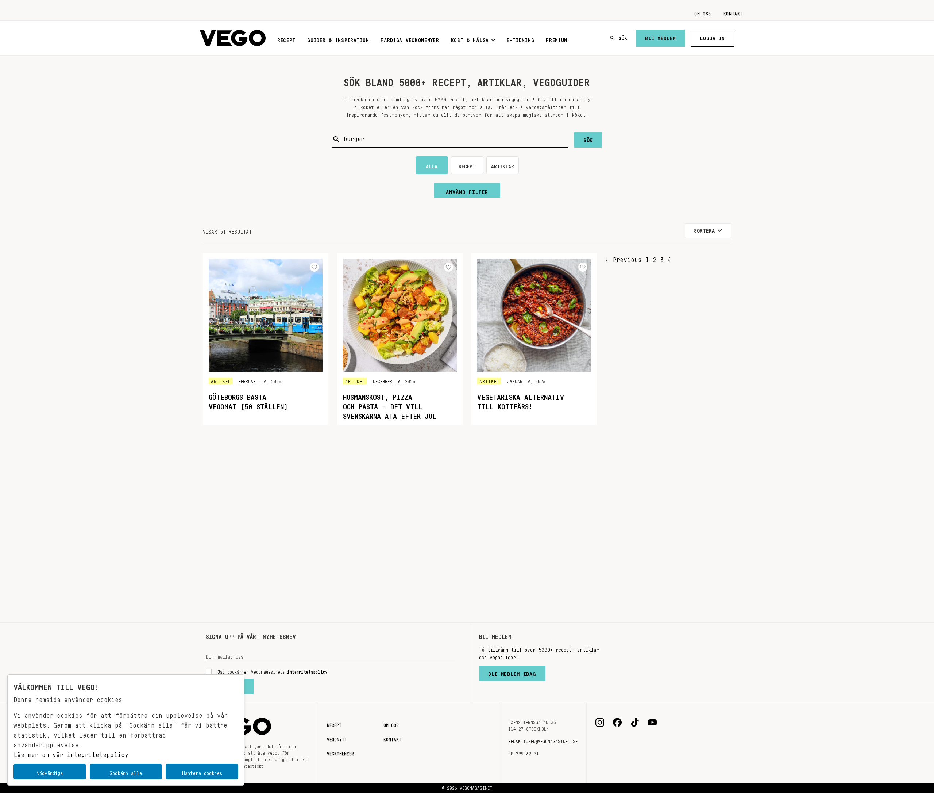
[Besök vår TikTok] (634, 722)
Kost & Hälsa (470, 38)
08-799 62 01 (523, 752)
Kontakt (733, 12)
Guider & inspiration (338, 38)
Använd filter (467, 190)
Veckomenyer (340, 752)
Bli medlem (660, 36)
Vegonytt (337, 738)
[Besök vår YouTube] (652, 722)
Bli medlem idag (512, 672)
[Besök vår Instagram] (599, 722)
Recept (286, 38)
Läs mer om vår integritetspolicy (70, 752)
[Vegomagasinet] (233, 38)
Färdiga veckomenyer (410, 38)
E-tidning (520, 38)
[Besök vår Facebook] (617, 722)
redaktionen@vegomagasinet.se (543, 740)
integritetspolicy (307, 670)
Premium (556, 38)
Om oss (702, 12)
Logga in (712, 36)
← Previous (624, 257)
